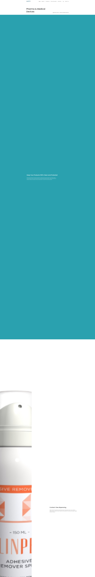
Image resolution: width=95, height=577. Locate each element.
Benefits (43, 1)
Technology (48, 1)
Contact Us (67, 1)
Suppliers (59, 1)
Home (39, 1)
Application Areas (54, 1)
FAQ (63, 1)
